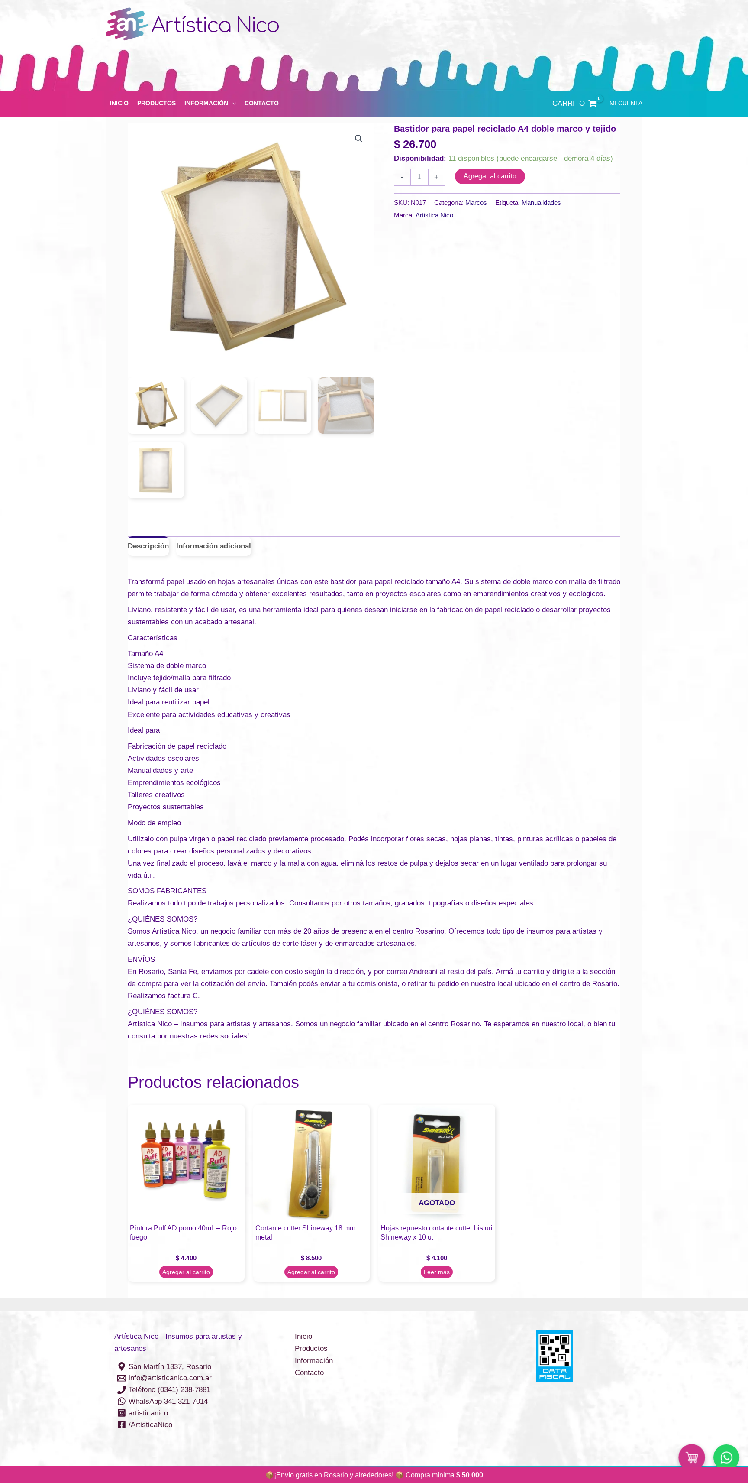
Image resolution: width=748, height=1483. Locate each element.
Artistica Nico (434, 215)
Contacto (262, 103)
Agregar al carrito (490, 176)
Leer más (437, 1272)
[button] (232, 103)
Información (206, 103)
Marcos (476, 202)
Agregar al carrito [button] (186, 1272)
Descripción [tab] (148, 546)
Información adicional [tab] (213, 546)
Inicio (119, 103)
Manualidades (541, 202)
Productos (156, 103)
